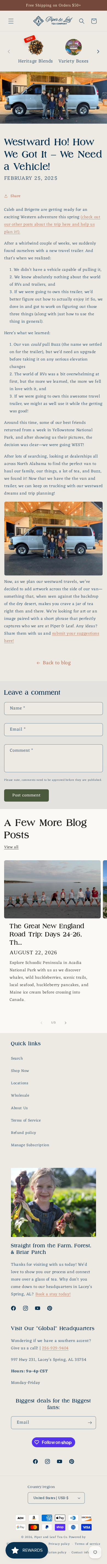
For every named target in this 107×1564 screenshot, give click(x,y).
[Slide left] (41, 1023)
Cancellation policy (52, 1552)
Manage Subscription (30, 1145)
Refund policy (23, 1132)
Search (17, 1058)
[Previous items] (9, 52)
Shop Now (20, 1071)
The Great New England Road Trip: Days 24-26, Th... (47, 934)
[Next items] (98, 52)
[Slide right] (66, 1023)
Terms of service (87, 1544)
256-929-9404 (55, 1348)
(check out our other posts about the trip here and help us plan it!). (52, 225)
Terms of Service (26, 1120)
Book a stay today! (53, 1294)
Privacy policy (59, 1544)
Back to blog (57, 662)
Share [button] (15, 196)
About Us (19, 1108)
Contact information (87, 1552)
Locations (19, 1083)
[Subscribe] (90, 1422)
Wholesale (20, 1095)
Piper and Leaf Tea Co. (51, 1537)
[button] (11, 21)
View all (11, 847)
